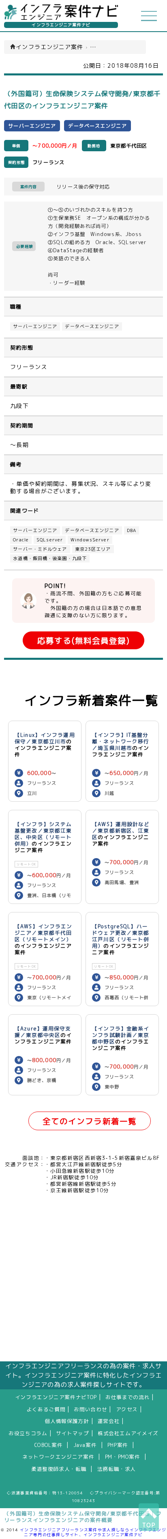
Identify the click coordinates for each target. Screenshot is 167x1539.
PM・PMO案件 (122, 1456)
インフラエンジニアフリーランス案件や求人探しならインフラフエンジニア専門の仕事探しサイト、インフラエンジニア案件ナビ (93, 1532)
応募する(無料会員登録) (83, 640)
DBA (131, 530)
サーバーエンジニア (35, 326)
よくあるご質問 (46, 1409)
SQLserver (49, 540)
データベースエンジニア (92, 326)
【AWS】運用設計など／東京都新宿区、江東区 (121, 830)
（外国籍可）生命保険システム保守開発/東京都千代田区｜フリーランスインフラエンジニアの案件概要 (82, 1516)
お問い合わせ (90, 1409)
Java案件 (85, 1445)
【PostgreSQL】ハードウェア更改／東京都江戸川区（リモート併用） (120, 936)
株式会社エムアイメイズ (128, 1433)
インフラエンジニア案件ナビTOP (56, 1397)
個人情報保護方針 (67, 1421)
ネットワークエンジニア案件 (58, 1456)
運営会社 (109, 1421)
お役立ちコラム (28, 1433)
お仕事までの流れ (127, 1397)
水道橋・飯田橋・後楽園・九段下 (50, 558)
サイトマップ (72, 1433)
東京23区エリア (93, 549)
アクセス (127, 1409)
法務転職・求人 (116, 1469)
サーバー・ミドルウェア (40, 549)
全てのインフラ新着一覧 (90, 1121)
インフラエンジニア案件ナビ (61, 25)
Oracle (21, 540)
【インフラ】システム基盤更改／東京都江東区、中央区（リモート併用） (43, 834)
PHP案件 (117, 1445)
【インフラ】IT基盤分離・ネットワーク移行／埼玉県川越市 (120, 741)
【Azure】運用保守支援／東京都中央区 (43, 1031)
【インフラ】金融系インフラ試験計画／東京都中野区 (120, 1035)
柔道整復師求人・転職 (58, 1469)
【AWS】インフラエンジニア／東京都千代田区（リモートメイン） (43, 932)
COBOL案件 (48, 1445)
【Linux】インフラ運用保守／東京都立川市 (45, 738)
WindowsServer (90, 540)
